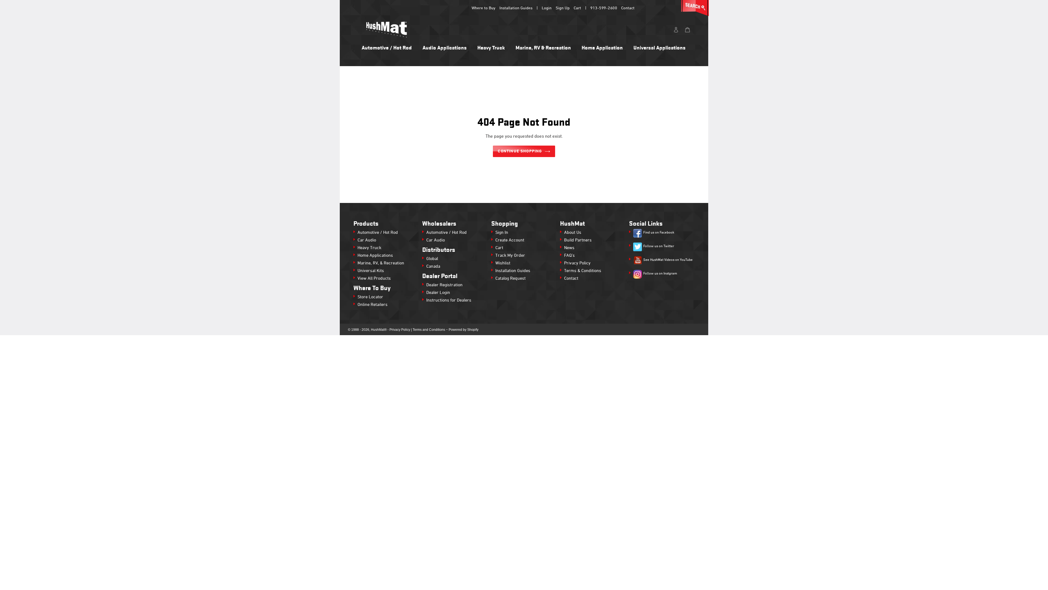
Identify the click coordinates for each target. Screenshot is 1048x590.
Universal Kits (371, 271)
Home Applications (375, 255)
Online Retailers (373, 305)
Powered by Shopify (463, 330)
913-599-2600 (603, 8)
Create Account (509, 240)
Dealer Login (438, 293)
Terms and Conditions (429, 330)
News (569, 248)
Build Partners (578, 240)
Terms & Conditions (582, 271)
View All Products (374, 278)
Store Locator (370, 297)
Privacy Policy (577, 263)
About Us (572, 232)
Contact (628, 8)
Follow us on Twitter (658, 246)
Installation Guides (515, 8)
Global (432, 259)
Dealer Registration (444, 285)
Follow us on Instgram (660, 274)
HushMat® (379, 330)
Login (547, 8)
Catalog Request (510, 278)
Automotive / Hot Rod (378, 232)
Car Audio (367, 240)
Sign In (501, 232)
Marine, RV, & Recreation (381, 263)
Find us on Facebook (658, 233)
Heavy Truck (369, 248)
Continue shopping (520, 151)
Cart (577, 8)
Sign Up (563, 8)
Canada (433, 266)
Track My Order (510, 255)
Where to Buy (483, 8)
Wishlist (502, 263)
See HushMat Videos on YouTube (668, 260)
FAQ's (569, 255)
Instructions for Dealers (448, 300)
